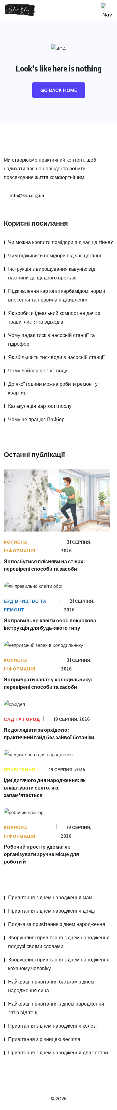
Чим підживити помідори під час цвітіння (55, 255)
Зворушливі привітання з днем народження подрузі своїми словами (59, 942)
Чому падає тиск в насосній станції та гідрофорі (51, 339)
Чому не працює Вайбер (36, 419)
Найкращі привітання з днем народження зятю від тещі (56, 1008)
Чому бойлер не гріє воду (37, 370)
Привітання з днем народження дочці (51, 911)
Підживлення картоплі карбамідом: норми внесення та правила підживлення (56, 295)
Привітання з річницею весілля (44, 1039)
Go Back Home (58, 90)
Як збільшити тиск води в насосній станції (56, 357)
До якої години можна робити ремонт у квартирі (53, 388)
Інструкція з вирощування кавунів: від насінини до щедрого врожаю (51, 273)
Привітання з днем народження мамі (51, 897)
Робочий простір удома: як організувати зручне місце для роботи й (41, 854)
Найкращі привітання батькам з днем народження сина (51, 986)
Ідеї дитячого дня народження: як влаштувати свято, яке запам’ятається (44, 787)
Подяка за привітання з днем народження (56, 924)
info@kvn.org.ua (26, 195)
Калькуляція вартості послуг (40, 406)
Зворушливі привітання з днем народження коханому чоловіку (59, 964)
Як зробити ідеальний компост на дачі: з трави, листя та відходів (54, 317)
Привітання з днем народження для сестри (58, 1052)
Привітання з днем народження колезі (52, 1026)
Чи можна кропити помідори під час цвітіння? (60, 242)
